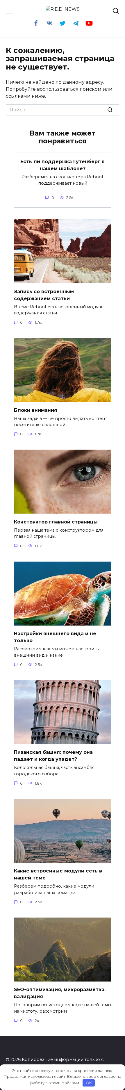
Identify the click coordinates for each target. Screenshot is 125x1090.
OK (89, 1082)
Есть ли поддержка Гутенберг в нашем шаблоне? (62, 165)
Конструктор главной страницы (56, 521)
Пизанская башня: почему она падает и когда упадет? (53, 755)
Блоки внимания (35, 410)
